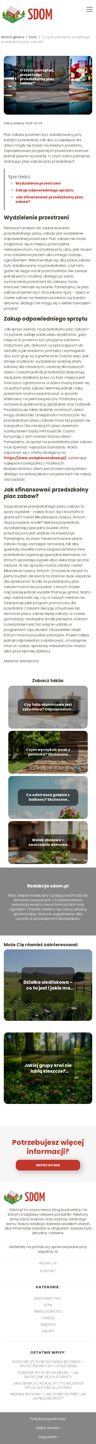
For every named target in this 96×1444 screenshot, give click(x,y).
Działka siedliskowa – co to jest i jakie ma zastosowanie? (48, 985)
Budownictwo (48, 1298)
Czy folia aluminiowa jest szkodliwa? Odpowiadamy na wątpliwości (48, 707)
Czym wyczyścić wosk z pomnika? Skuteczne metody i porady (48, 752)
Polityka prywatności (48, 1418)
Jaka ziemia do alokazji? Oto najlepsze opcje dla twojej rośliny (48, 1385)
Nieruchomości (48, 1311)
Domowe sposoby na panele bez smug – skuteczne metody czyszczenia (48, 1363)
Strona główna (13, 37)
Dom (33, 37)
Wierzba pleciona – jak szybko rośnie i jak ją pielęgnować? (48, 1396)
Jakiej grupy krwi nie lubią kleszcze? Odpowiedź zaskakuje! (48, 1068)
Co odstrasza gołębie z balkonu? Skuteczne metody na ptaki (48, 797)
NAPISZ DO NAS (48, 1165)
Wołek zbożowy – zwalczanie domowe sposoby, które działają (48, 842)
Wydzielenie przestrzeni (38, 183)
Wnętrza (48, 1324)
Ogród (48, 1318)
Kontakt (48, 1271)
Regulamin (48, 1437)
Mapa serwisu (48, 1427)
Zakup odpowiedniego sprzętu (44, 190)
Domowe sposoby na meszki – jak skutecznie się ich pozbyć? (48, 1374)
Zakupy (48, 1331)
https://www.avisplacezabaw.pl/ (35, 457)
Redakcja (48, 1263)
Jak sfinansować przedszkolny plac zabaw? (49, 199)
